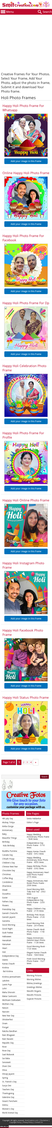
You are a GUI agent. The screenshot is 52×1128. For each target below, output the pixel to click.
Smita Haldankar (34, 818)
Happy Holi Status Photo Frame (25, 697)
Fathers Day (7, 901)
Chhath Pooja (8, 859)
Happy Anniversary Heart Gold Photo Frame (38, 873)
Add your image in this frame (26, 161)
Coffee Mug (7, 878)
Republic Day (8, 1043)
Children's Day (8, 863)
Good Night (7, 929)
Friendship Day (8, 909)
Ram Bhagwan (8, 1035)
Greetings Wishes (34, 987)
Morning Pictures (34, 975)
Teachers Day (8, 1089)
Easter (5, 898)
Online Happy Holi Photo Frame (25, 173)
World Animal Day (10, 1113)
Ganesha (6, 921)
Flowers (5, 905)
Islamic (5, 960)
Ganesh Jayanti (8, 917)
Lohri (4, 988)
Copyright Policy (15, 1122)
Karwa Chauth (8, 964)
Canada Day (7, 855)
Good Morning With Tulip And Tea (35, 890)
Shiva (4, 1070)
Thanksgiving (8, 1093)
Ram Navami (7, 1039)
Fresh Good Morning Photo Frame (36, 960)
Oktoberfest (7, 1019)
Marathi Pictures (34, 995)
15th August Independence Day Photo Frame (35, 900)
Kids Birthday (9, 845)
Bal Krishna (8, 971)
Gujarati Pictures (34, 999)
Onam (4, 1023)
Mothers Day (8, 1004)
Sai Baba (6, 1058)
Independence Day (10, 956)
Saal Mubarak (8, 1054)
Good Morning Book (36, 946)
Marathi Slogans (34, 991)
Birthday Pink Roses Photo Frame (35, 916)
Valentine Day (8, 1097)
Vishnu (5, 1105)
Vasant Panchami (9, 1101)
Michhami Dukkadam (11, 1000)
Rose (4, 1047)
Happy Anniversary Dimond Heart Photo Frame (36, 940)
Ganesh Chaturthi (10, 913)
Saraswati (6, 1062)
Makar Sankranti (9, 996)
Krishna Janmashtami (11, 977)
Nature (5, 1008)
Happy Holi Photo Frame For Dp (25, 303)
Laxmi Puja (7, 984)
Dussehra (6, 894)
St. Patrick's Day (9, 1082)
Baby (4, 834)
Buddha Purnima (9, 851)
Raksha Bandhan (9, 1031)
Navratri (5, 1012)
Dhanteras (6, 886)
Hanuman (6, 944)
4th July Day (7, 818)
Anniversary (7, 830)
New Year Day (8, 1015)
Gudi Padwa (7, 932)
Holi (4, 952)
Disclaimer (44, 1120)
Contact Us (39, 1122)
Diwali (4, 890)
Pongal (5, 1027)
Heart (4, 948)
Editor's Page (33, 822)
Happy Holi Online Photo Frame (25, 500)
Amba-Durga (7, 826)
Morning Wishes (34, 979)
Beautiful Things (9, 838)
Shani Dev (6, 1066)
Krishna (5, 967)
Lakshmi (5, 981)
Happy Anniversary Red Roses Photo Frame (37, 882)
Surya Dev (6, 1085)
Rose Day (6, 1050)
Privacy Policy (28, 1122)
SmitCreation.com (31, 1120)
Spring (5, 1078)
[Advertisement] (26, 42)
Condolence (7, 882)
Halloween (6, 936)
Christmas (6, 874)
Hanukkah (6, 940)
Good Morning (8, 925)
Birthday (6, 842)
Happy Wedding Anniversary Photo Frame (38, 835)
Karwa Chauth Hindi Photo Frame (35, 930)
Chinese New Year (10, 866)
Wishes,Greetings (34, 983)
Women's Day (8, 1109)
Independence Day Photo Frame (35, 844)
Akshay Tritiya (8, 822)
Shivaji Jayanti (8, 1074)
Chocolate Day (8, 870)
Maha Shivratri (8, 992)
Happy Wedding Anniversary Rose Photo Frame (37, 860)
